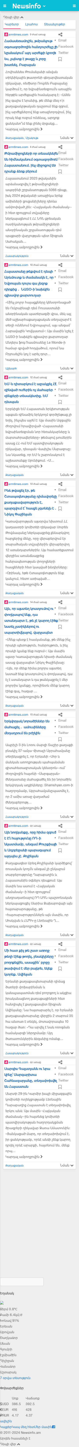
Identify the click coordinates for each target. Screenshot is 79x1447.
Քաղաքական (14, 138)
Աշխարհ (11, 368)
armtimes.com (18, 34)
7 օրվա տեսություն (15, 1378)
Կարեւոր (12, 24)
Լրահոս (31, 24)
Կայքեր (6, 1427)
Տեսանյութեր (54, 24)
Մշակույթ (32, 138)
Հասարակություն (17, 256)
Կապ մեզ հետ (23, 1427)
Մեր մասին (43, 1427)
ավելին (6, 1421)
